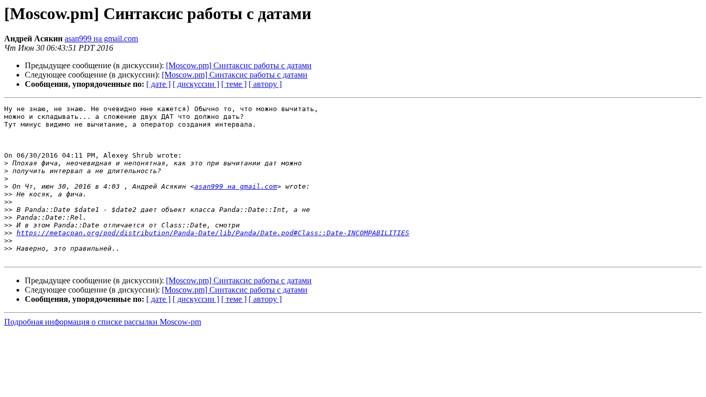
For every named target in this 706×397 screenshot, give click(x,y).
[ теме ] (234, 84)
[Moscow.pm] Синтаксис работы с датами (239, 65)
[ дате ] (158, 84)
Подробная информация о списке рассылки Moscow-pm (102, 321)
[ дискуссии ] (196, 84)
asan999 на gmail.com (101, 38)
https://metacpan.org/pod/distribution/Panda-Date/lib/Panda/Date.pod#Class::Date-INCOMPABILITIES (213, 233)
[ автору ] (265, 84)
